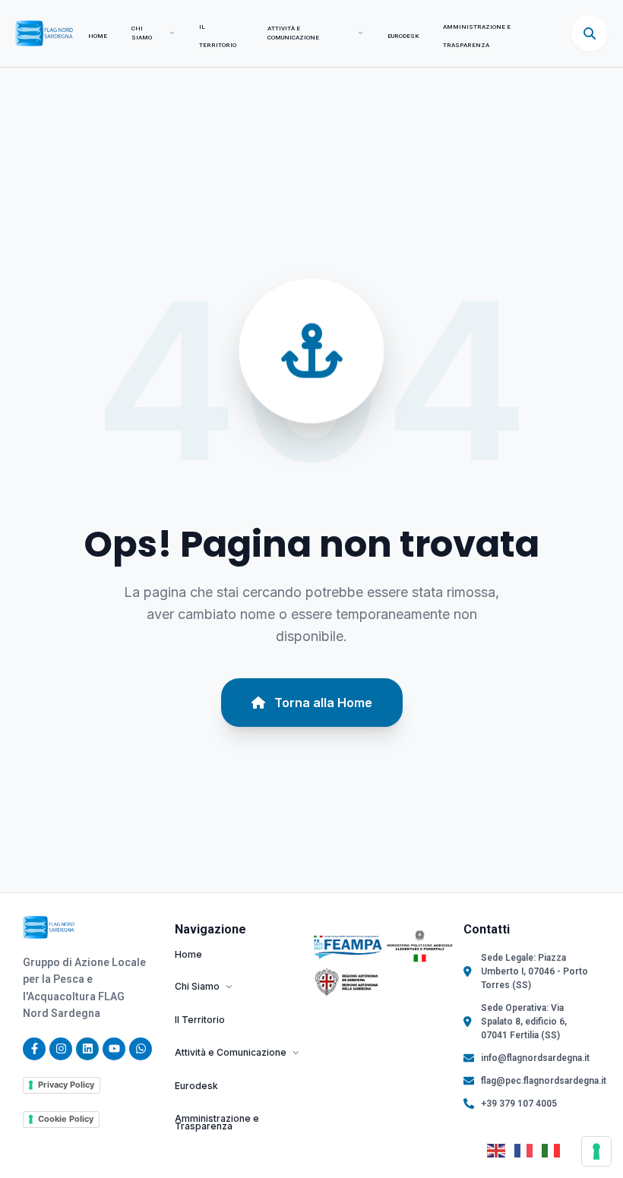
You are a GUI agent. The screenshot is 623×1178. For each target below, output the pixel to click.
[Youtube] (114, 1048)
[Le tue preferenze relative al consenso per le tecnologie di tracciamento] (596, 1151)
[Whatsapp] (140, 1048)
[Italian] (555, 1150)
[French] (528, 1150)
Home (97, 36)
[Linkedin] (87, 1048)
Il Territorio (200, 1020)
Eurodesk (403, 36)
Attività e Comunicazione (293, 33)
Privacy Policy (66, 1084)
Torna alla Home (323, 702)
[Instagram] (60, 1048)
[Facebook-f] (34, 1048)
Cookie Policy (65, 1118)
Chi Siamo (141, 33)
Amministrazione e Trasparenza (217, 1123)
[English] (500, 1150)
